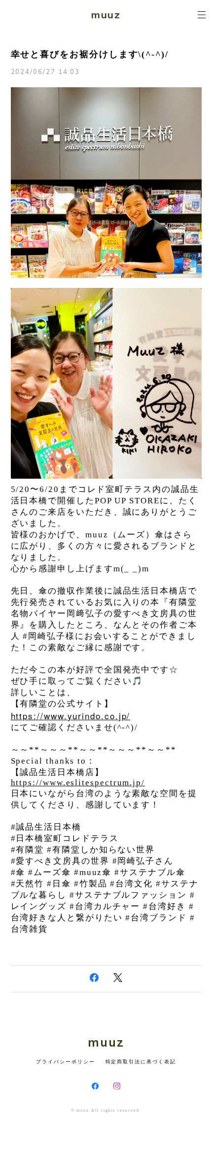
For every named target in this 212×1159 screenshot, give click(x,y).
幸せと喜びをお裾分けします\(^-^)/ (90, 54)
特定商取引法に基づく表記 (141, 1061)
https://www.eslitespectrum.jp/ (78, 782)
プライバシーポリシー (65, 1061)
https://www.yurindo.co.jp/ (71, 715)
